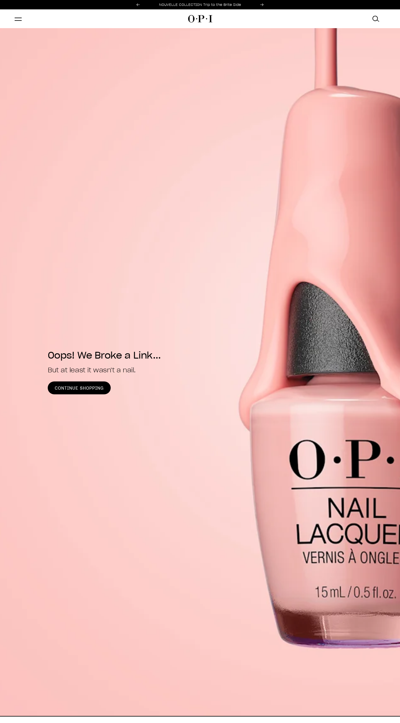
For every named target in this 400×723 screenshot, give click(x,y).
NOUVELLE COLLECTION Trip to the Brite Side (200, 4)
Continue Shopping (79, 388)
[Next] (262, 4)
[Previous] (138, 4)
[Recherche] (376, 19)
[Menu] (24, 19)
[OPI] (200, 19)
